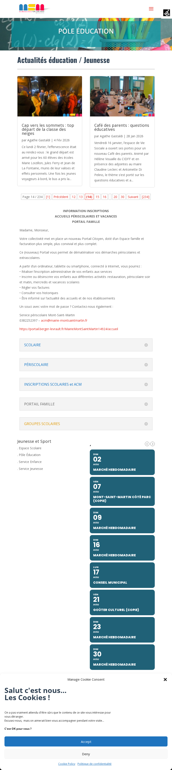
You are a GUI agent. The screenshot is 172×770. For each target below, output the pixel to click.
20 (115, 197)
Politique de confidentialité (94, 764)
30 (122, 197)
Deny (86, 754)
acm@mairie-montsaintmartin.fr (64, 320)
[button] (165, 679)
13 (81, 197)
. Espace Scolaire (29, 448)
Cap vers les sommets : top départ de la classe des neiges (48, 129)
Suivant (133, 197)
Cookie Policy (66, 764)
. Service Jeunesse (30, 469)
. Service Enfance (29, 462)
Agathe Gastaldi (38, 140)
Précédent (61, 197)
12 (73, 197)
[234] (145, 197)
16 (104, 197)
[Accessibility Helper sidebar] (166, 13)
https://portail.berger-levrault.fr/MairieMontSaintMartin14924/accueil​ (68, 329)
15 (97, 197)
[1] (48, 197)
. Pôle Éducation (29, 455)
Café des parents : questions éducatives (121, 127)
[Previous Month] (147, 444)
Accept (86, 741)
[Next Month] (152, 444)
